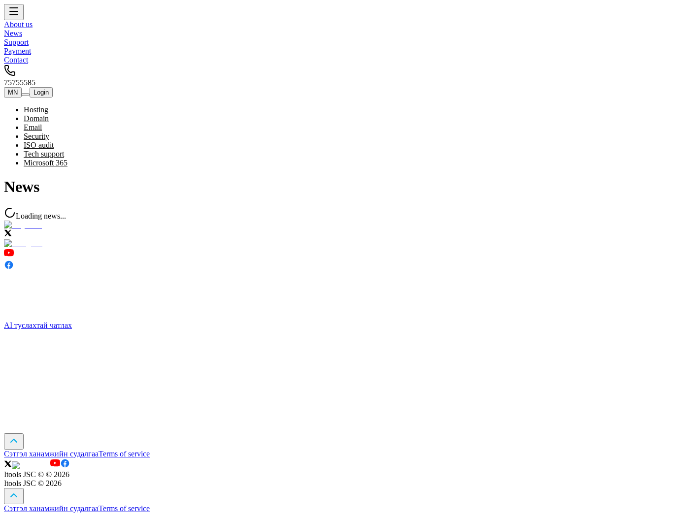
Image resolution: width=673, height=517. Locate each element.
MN (13, 92)
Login (41, 92)
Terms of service (124, 454)
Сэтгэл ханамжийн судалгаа (51, 454)
